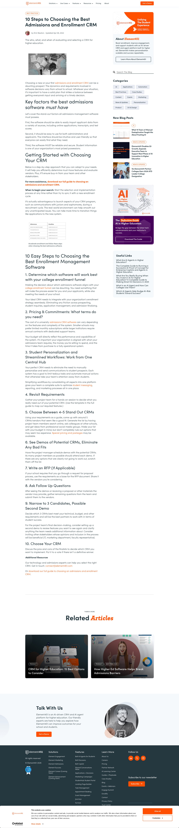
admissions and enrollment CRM (71, 83)
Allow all (157, 811)
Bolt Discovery (80, 760)
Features (79, 752)
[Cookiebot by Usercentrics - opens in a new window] (17, 824)
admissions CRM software (63, 322)
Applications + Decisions (84, 773)
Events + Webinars (108, 786)
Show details (36, 824)
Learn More (108, 752)
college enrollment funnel (38, 288)
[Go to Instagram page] (143, 758)
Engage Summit (108, 790)
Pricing (104, 764)
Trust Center (106, 805)
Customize (156, 818)
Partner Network (108, 768)
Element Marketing (56, 760)
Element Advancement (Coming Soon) (57, 777)
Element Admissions (56, 764)
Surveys (78, 803)
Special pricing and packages (67, 433)
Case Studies (137, 92)
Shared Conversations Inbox (83, 768)
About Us (105, 756)
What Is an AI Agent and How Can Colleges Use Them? (132, 286)
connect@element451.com (58, 566)
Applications (127, 87)
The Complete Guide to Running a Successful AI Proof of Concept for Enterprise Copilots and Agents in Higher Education (132, 269)
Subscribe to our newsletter (142, 777)
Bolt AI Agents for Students (85, 756)
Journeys (78, 799)
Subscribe (135, 784)
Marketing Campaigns (83, 777)
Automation (142, 87)
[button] (53, 3)
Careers (105, 760)
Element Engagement (57, 756)
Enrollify (105, 794)
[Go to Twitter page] (137, 758)
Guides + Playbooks (109, 775)
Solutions (53, 752)
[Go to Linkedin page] (130, 758)
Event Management (82, 795)
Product (118, 108)
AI (116, 87)
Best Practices (121, 92)
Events (129, 97)
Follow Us (133, 752)
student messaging (82, 385)
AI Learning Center (109, 771)
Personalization (140, 102)
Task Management (82, 788)
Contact (105, 797)
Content (118, 97)
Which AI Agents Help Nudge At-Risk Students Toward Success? (133, 292)
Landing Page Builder (83, 784)
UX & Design (132, 108)
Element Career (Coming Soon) (58, 772)
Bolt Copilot (79, 764)
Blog (103, 782)
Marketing (142, 97)
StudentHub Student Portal (85, 780)
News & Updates (122, 102)
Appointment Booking (83, 792)
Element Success (55, 768)
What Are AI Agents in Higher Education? (130, 261)
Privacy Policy (107, 801)
